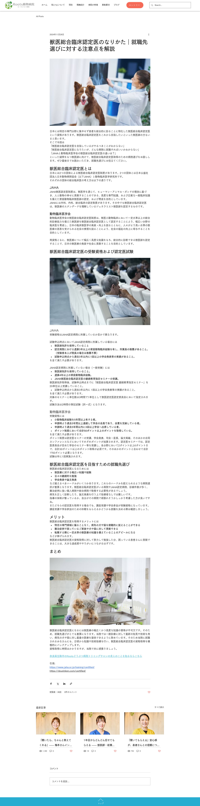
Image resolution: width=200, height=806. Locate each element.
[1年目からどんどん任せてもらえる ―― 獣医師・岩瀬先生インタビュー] (100, 723)
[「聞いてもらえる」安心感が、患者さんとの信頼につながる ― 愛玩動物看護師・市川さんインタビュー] (144, 723)
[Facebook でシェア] (51, 683)
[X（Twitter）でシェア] (57, 683)
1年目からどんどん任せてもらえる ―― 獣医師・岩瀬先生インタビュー (99, 743)
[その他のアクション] (148, 34)
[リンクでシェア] (71, 683)
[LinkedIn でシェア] (64, 683)
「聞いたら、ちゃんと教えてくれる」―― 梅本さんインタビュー (55, 743)
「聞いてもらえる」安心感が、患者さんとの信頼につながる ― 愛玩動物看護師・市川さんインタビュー (143, 743)
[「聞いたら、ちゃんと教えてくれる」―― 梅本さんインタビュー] (56, 723)
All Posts (40, 16)
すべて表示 (159, 707)
